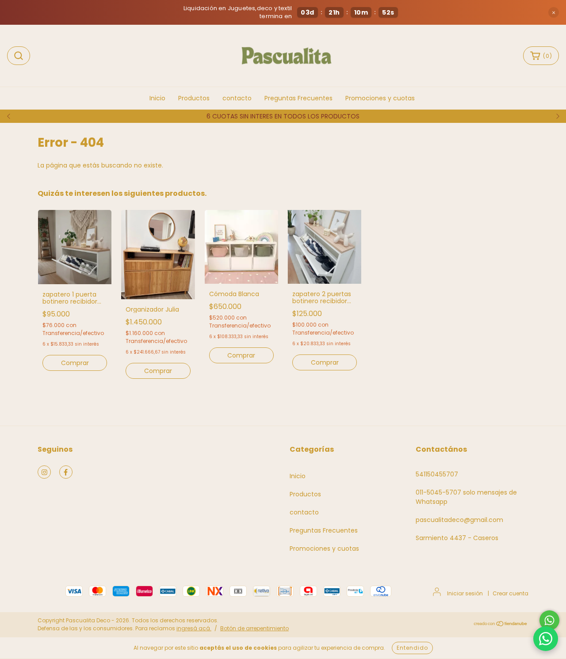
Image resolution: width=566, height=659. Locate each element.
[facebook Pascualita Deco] (66, 472)
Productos (194, 98)
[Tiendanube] (500, 625)
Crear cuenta (510, 593)
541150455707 (437, 474)
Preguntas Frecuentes (298, 98)
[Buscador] (18, 55)
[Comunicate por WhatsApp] (549, 620)
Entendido (412, 647)
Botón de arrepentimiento (254, 628)
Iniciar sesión (465, 593)
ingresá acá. (193, 628)
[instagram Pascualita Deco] (44, 472)
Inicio (157, 98)
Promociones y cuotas (380, 98)
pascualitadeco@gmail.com (459, 519)
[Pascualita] (545, 638)
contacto (237, 98)
